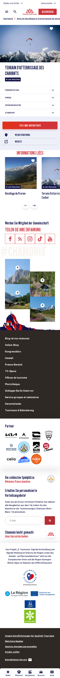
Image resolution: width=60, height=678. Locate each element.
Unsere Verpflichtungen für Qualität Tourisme (29, 636)
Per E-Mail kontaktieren (30, 125)
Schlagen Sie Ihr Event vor (19, 390)
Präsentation (12, 90)
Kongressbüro (13, 351)
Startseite (8, 19)
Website (18, 141)
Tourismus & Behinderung (19, 410)
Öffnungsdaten (13, 105)
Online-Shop (12, 345)
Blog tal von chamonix (17, 338)
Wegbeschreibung (22, 135)
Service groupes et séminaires (22, 397)
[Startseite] (30, 12)
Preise (8, 98)
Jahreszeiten (46, 3)
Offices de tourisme (16, 377)
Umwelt (9, 358)
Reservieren (47, 12)
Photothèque (12, 384)
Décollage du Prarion (15, 193)
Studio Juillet (12, 652)
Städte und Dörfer (11, 3)
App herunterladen (16, 536)
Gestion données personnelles (21, 646)
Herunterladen (13, 403)
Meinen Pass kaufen (17, 481)
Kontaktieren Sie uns (16, 659)
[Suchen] (15, 11)
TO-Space (10, 371)
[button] (25, 205)
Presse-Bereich (13, 364)
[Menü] (6, 11)
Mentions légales (14, 641)
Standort (10, 113)
